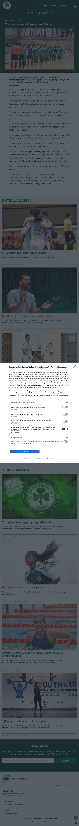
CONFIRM (24, 451)
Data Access (39, 459)
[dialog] (39, 413)
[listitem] (39, 402)
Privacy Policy (51, 459)
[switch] (65, 407)
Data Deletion (27, 459)
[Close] (75, 367)
